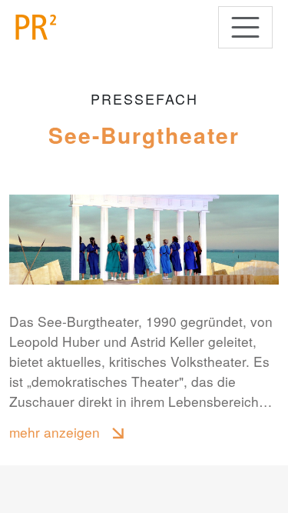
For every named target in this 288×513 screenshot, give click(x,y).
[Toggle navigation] (245, 27)
